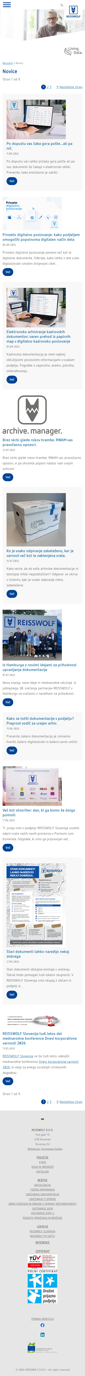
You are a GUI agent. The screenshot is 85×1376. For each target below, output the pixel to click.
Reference (43, 1242)
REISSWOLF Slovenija (18, 1056)
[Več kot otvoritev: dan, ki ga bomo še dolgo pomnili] (32, 785)
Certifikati (43, 1251)
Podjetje (42, 1157)
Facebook (42, 1325)
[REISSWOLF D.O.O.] (73, 10)
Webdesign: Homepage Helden (45, 1148)
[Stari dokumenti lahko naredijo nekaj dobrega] (36, 905)
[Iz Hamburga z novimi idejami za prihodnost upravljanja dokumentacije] (32, 635)
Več (11, 181)
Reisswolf (8, 63)
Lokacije (42, 1226)
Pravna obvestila (42, 1318)
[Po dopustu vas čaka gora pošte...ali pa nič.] (36, 119)
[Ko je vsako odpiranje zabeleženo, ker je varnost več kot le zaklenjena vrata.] (36, 519)
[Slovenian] (42, 1119)
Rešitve (42, 1180)
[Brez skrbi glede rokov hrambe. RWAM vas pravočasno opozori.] (32, 415)
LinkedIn (42, 1335)
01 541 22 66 (62, 5)
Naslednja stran (71, 87)
